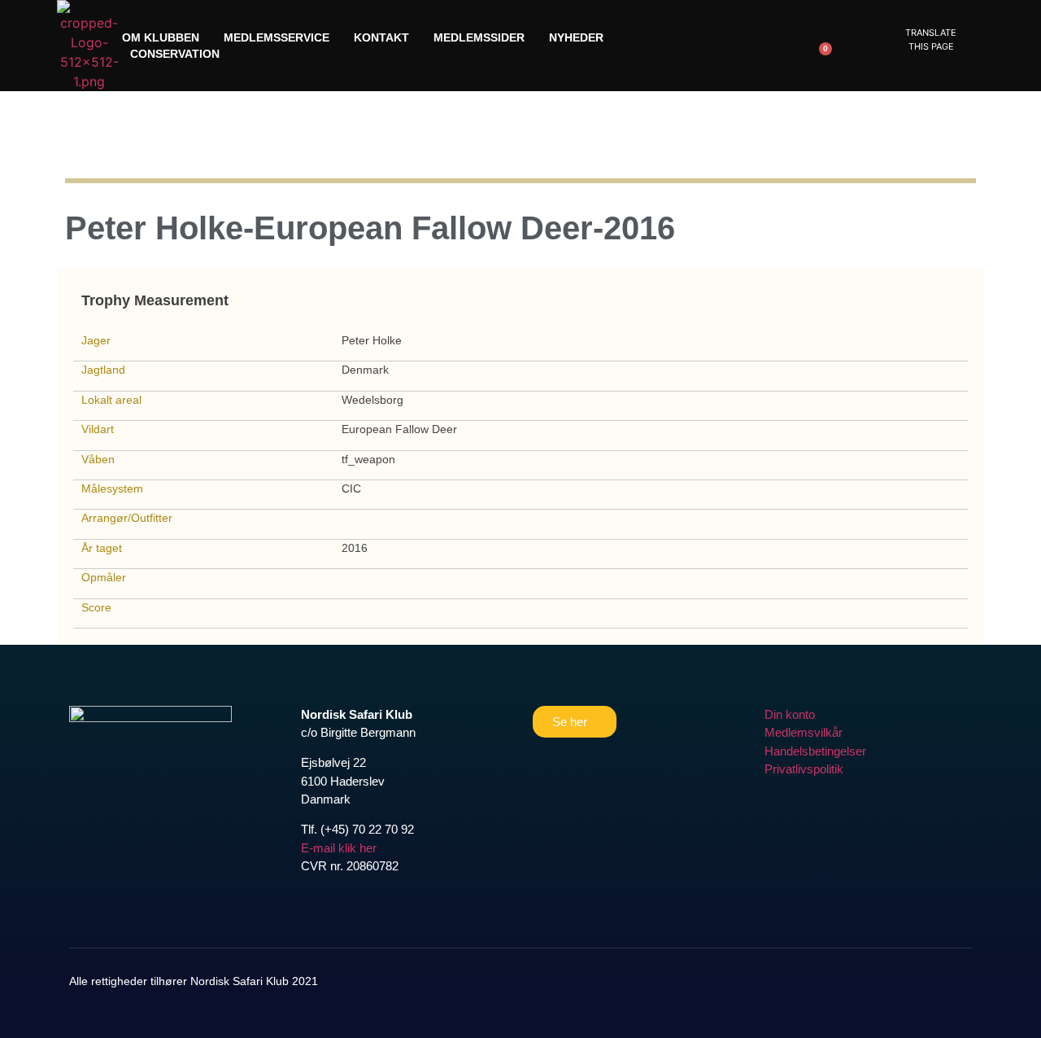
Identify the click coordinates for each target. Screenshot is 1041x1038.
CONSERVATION (175, 53)
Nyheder (576, 37)
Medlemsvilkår (803, 732)
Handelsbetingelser (815, 751)
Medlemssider (479, 37)
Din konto (789, 714)
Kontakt (381, 37)
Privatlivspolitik (803, 769)
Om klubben (160, 37)
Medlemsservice (276, 37)
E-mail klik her (339, 848)
